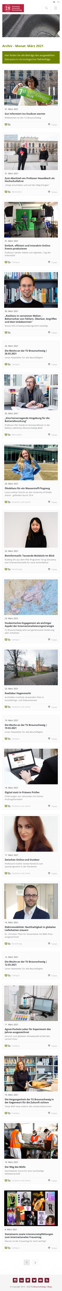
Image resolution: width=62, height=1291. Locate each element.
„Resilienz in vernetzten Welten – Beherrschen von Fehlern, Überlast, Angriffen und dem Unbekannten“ (31, 318)
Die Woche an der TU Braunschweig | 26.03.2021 (26, 352)
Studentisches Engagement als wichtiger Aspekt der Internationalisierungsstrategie (29, 624)
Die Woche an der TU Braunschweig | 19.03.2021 (26, 726)
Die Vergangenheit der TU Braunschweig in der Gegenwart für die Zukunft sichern (29, 1101)
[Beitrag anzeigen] (31, 88)
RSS (47, 1280)
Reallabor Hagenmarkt (18, 693)
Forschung (17, 569)
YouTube (40, 1280)
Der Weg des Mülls (15, 1166)
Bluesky (34, 1280)
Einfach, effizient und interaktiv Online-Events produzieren (28, 247)
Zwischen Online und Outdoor (22, 859)
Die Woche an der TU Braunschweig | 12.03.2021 (26, 963)
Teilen (54, 124)
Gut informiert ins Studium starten (25, 113)
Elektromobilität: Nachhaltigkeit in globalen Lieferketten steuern (30, 928)
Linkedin (21, 1280)
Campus (16, 262)
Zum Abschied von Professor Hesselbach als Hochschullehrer (30, 180)
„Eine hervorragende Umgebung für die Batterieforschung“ (27, 419)
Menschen (17, 191)
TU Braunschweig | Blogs (41, 1286)
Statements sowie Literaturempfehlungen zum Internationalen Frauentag (29, 1236)
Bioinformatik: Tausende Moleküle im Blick (30, 555)
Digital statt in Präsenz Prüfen (22, 792)
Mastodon (28, 1280)
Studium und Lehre (21, 502)
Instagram (15, 1280)
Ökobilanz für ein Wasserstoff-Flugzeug (27, 488)
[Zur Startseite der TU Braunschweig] (13, 8)
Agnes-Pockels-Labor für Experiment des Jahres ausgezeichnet (28, 1031)
